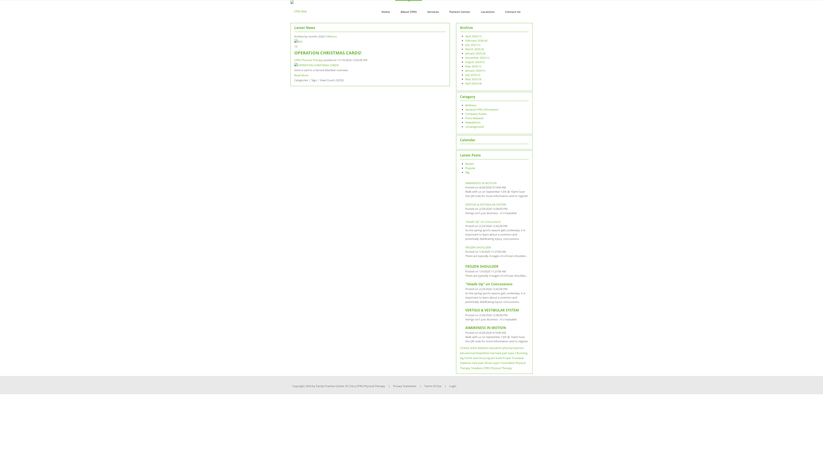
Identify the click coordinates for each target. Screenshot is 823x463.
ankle (473, 348)
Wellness (470, 105)
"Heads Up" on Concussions (483, 222)
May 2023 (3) (473, 79)
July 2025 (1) (472, 45)
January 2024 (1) (475, 70)
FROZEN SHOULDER (478, 247)
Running (522, 353)
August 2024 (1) (475, 62)
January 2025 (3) (475, 53)
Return (332, 36)
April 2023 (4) (473, 83)
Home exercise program (479, 358)
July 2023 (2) (472, 75)
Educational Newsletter (475, 353)
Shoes (488, 363)
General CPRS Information (482, 109)
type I (496, 363)
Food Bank (508, 363)
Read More (301, 75)
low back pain (499, 353)
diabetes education (489, 348)
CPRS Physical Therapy (308, 60)
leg (462, 358)
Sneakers (477, 368)
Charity (464, 348)
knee (499, 358)
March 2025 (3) (474, 49)
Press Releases (474, 118)
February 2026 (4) (476, 40)
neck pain (478, 363)
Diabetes (465, 363)
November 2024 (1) (477, 58)
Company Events (476, 114)
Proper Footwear (513, 358)
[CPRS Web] (298, 11)
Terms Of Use (432, 386)
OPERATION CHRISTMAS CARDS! (327, 53)
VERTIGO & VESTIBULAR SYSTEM (485, 204)
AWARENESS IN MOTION (481, 183)
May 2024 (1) (473, 66)
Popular (470, 168)
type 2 (512, 353)
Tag (467, 172)
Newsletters (473, 122)
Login (452, 386)
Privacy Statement (404, 386)
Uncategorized (474, 127)
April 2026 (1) (473, 36)
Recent (469, 164)
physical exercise (513, 348)
